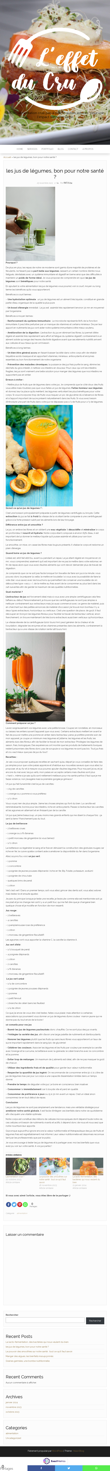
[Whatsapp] (25, 1202)
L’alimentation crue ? (15, 1176)
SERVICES (32, 149)
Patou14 (68, 183)
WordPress (57, 1451)
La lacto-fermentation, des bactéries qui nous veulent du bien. (86, 1179)
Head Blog (78, 1451)
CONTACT (73, 149)
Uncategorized (13, 1438)
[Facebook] (8, 1202)
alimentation (22, 1213)
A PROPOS (87, 149)
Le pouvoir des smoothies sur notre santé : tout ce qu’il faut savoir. (53, 1179)
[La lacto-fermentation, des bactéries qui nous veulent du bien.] (88, 1166)
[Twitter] (14, 1202)
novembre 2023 (13, 1407)
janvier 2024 (12, 1402)
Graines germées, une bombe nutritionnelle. (28, 1361)
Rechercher (12, 1315)
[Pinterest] (19, 1202)
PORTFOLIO (47, 149)
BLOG (61, 149)
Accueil (7, 157)
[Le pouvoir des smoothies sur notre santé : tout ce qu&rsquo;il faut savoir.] (54, 1166)
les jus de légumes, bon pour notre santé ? (27, 1346)
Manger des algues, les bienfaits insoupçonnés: (30, 1356)
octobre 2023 (12, 1412)
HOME (20, 149)
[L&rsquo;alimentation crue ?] (21, 1166)
